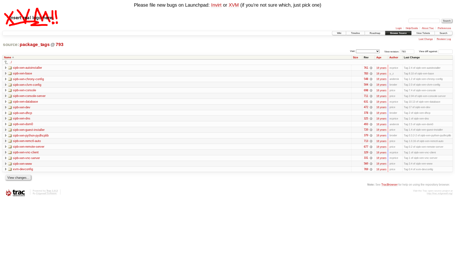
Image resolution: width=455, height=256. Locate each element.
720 (366, 129)
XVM (234, 5)
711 (366, 96)
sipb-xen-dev (21, 107)
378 (366, 112)
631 (366, 101)
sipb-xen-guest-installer (29, 130)
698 (366, 90)
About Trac (428, 28)
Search (443, 33)
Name (7, 57)
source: (11, 44)
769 (366, 169)
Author (393, 57)
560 (366, 163)
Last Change (426, 39)
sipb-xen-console (24, 90)
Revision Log (444, 39)
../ (10, 62)
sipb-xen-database (25, 101)
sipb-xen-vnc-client (26, 152)
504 (366, 84)
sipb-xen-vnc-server (26, 158)
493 (366, 124)
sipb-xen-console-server (29, 96)
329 (366, 152)
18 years (381, 67)
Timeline (355, 33)
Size (355, 57)
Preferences (444, 28)
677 (366, 146)
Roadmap (375, 33)
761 (366, 67)
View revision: (391, 51)
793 (59, 44)
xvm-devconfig (23, 169)
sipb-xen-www (22, 163)
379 (366, 135)
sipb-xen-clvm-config (27, 85)
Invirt (216, 5)
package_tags (35, 44)
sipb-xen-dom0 (23, 124)
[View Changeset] (371, 67)
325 (366, 118)
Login (399, 28)
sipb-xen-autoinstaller (27, 67)
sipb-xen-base (22, 73)
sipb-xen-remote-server (28, 146)
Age (378, 57)
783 (366, 73)
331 (366, 158)
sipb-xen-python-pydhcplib (31, 135)
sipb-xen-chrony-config (28, 79)
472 (366, 107)
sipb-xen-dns (21, 118)
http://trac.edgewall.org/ (440, 193)
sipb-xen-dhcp (22, 113)
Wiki (339, 33)
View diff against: (428, 51)
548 (366, 79)
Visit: (352, 51)
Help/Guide (412, 28)
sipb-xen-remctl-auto (27, 141)
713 (366, 141)
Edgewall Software (46, 193)
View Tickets (423, 33)
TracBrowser (389, 184)
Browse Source (398, 33)
